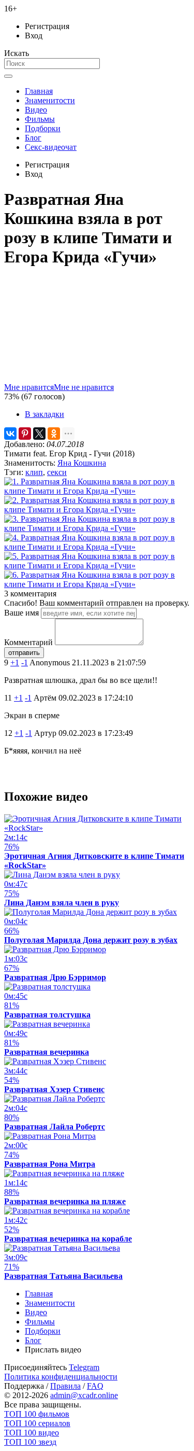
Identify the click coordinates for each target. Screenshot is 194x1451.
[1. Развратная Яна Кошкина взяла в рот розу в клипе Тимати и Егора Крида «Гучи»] (97, 490)
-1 (24, 662)
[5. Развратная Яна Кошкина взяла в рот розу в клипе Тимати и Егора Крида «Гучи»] (97, 565)
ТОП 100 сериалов (37, 1423)
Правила (65, 1386)
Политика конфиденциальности (60, 1376)
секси (57, 472)
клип (34, 472)
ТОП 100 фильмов (36, 1414)
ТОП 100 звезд (30, 1442)
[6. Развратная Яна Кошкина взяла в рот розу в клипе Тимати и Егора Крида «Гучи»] (97, 584)
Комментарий (28, 642)
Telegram (84, 1367)
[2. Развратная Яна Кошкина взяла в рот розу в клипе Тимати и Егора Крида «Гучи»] (97, 509)
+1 (14, 662)
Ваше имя (21, 612)
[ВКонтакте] (10, 433)
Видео (36, 109)
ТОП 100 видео (31, 1432)
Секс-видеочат (51, 147)
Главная (39, 91)
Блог (33, 137)
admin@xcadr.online (84, 1395)
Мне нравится (29, 387)
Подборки (43, 128)
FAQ (95, 1386)
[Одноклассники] (54, 433)
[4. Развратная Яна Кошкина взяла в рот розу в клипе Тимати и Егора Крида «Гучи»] (97, 546)
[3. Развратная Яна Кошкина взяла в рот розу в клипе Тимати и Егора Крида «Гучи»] (97, 528)
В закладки (44, 414)
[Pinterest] (25, 433)
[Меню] (8, 76)
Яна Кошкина (81, 462)
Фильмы (40, 119)
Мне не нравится (84, 387)
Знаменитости (50, 100)
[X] (39, 433)
